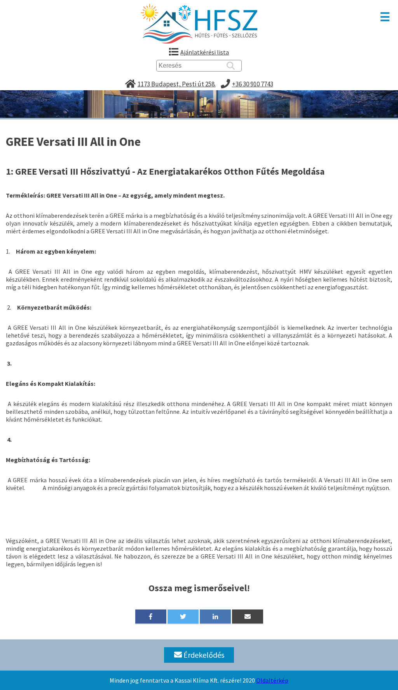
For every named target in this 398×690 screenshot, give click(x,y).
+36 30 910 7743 (252, 84)
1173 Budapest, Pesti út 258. (177, 84)
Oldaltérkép (272, 680)
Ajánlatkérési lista (204, 52)
